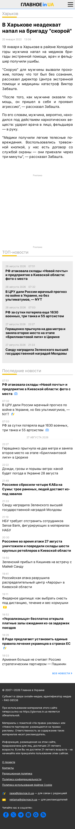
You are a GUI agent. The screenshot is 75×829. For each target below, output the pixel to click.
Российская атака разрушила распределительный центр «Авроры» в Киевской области (33, 580)
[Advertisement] (37, 215)
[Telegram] (21, 815)
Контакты (8, 767)
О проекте (8, 762)
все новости (61, 673)
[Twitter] (13, 815)
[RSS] (43, 815)
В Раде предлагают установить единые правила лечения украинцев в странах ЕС (36, 639)
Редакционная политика (17, 773)
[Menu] (70, 4)
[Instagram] (28, 815)
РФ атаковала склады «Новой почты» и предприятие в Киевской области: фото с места (36, 387)
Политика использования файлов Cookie (27, 784)
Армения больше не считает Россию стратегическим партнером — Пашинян (34, 660)
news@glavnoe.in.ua (21, 793)
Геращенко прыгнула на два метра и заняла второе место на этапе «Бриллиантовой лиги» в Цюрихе (37, 451)
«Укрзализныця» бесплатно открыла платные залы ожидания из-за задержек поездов (36, 621)
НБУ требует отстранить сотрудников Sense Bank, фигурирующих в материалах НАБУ (36, 523)
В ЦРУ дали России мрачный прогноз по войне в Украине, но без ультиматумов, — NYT (36, 407)
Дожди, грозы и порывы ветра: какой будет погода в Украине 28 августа (32, 469)
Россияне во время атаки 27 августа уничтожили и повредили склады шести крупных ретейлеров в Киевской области (36, 544)
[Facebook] (6, 815)
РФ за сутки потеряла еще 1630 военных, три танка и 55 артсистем (35, 426)
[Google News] (36, 815)
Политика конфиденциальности (21, 779)
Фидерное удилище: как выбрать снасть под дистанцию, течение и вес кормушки (35, 599)
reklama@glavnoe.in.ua (23, 799)
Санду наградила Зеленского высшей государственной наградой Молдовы (32, 505)
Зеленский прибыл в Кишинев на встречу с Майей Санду (37, 562)
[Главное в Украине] (37, 5)
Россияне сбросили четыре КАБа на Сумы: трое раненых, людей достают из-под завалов (36, 487)
